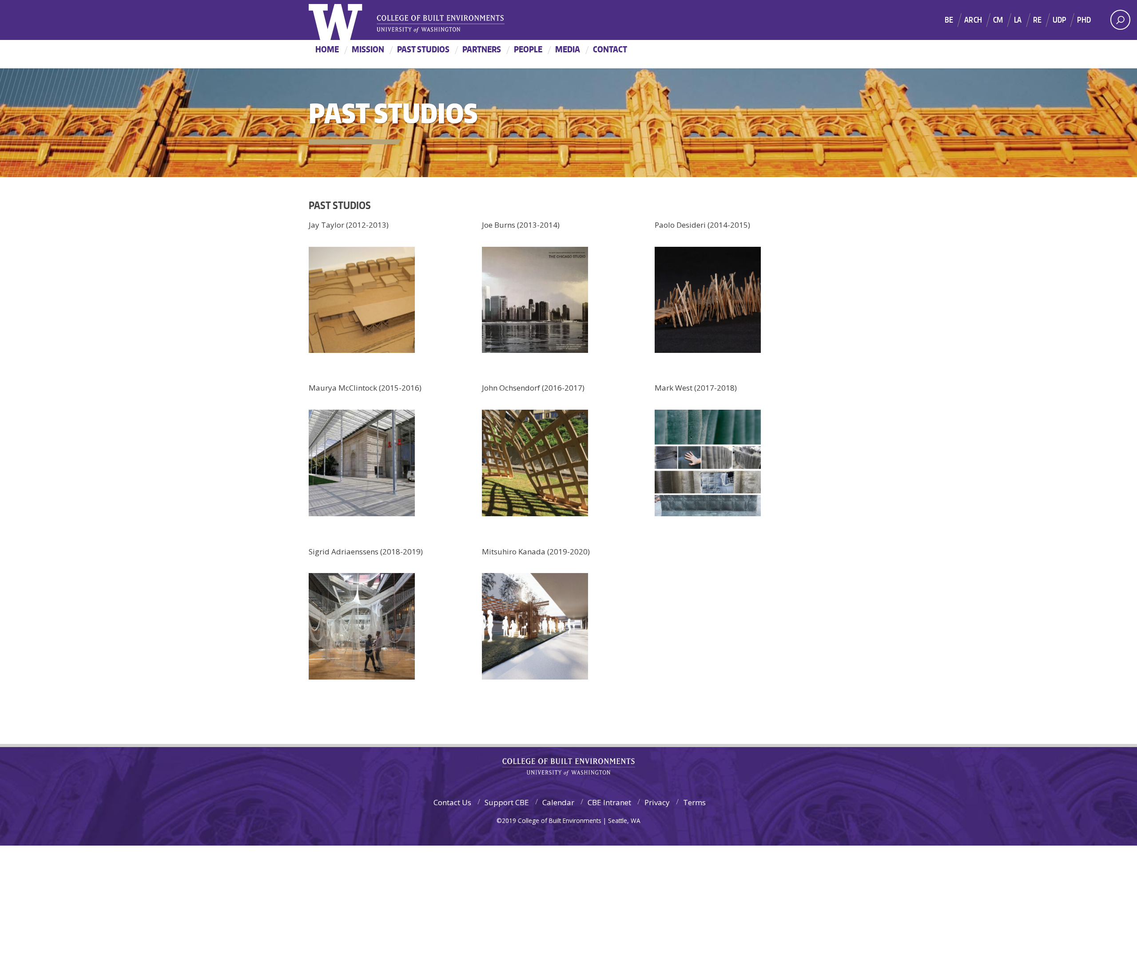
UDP (1059, 19)
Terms (694, 802)
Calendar (558, 802)
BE (949, 19)
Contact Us (452, 802)
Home (327, 49)
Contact (610, 49)
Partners (481, 49)
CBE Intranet (609, 802)
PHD (1084, 19)
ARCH (973, 19)
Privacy (657, 802)
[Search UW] (1120, 20)
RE (1037, 19)
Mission (368, 49)
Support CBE (507, 802)
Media (567, 49)
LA (1018, 19)
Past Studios (423, 49)
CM (998, 19)
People (528, 49)
